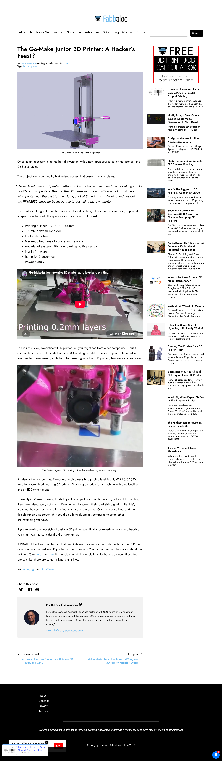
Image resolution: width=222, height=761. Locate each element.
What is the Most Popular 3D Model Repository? (185, 279)
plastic (34, 66)
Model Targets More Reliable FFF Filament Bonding (185, 162)
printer (66, 63)
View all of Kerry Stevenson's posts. (65, 630)
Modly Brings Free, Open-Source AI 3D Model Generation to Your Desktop (184, 118)
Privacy (43, 705)
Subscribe (74, 32)
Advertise (92, 32)
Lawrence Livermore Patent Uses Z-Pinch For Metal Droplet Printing (184, 92)
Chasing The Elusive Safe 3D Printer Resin (185, 347)
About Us (25, 32)
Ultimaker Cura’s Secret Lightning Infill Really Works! (185, 326)
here (38, 554)
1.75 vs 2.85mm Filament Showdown (183, 449)
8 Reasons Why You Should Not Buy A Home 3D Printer (184, 373)
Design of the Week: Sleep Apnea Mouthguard (184, 140)
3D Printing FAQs (115, 32)
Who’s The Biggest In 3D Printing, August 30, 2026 (184, 191)
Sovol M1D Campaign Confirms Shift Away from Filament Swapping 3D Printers (183, 216)
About (42, 695)
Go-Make (48, 569)
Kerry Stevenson (29, 63)
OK (58, 746)
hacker (26, 66)
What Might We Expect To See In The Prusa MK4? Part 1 (186, 398)
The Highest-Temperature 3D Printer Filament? (185, 424)
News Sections (47, 32)
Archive (43, 711)
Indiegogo (29, 569)
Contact (142, 32)
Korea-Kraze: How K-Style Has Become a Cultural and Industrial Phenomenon (186, 246)
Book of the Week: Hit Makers (186, 306)
